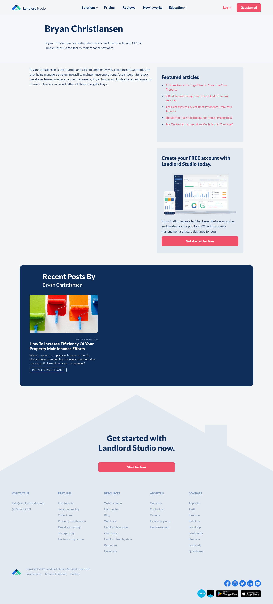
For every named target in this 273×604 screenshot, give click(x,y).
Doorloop (195, 527)
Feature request (160, 527)
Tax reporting (66, 533)
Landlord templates (116, 527)
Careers (155, 515)
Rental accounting (69, 527)
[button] (90, 7)
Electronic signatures (71, 539)
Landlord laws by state (118, 539)
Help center (111, 509)
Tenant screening (68, 509)
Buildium (194, 521)
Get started (249, 7)
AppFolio (194, 503)
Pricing (109, 7)
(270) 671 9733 (21, 509)
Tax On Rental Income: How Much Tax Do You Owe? (199, 124)
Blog (107, 515)
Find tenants (65, 503)
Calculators (111, 533)
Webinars (110, 521)
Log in (227, 7)
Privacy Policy (34, 574)
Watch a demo (113, 503)
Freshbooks (196, 533)
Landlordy (195, 545)
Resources (110, 545)
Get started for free (200, 241)
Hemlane (194, 539)
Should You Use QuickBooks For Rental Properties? (199, 117)
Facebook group (160, 521)
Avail (192, 509)
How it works (152, 7)
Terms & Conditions (56, 574)
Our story (156, 503)
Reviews (129, 7)
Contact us (156, 509)
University (110, 551)
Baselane (194, 515)
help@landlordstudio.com (28, 503)
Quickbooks (196, 551)
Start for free (136, 467)
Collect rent (65, 515)
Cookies (75, 574)
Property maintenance (72, 521)
